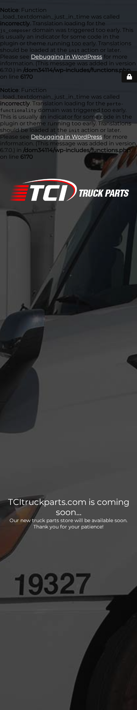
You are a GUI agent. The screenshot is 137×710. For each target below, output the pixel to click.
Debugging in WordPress (66, 56)
